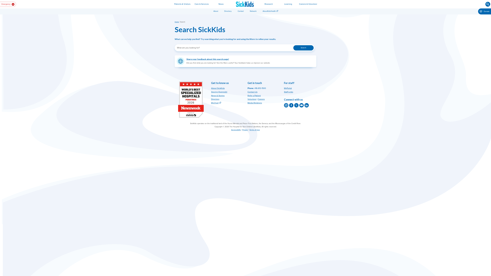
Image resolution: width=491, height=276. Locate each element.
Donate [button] (486, 11)
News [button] (221, 4)
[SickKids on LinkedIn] (306, 105)
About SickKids (218, 88)
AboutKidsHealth (269, 11)
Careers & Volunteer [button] (308, 4)
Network (253, 11)
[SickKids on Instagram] (286, 105)
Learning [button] (288, 4)
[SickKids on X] (296, 105)
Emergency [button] (6, 4)
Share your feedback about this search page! (207, 59)
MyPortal (288, 88)
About (215, 11)
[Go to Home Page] (245, 4)
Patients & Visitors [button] (182, 4)
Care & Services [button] (202, 4)
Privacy (245, 130)
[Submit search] (488, 4)
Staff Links (288, 92)
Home (177, 22)
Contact (241, 11)
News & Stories (218, 95)
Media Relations (255, 103)
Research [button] (269, 4)
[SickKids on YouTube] (301, 105)
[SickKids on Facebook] (291, 105)
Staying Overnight (219, 92)
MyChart (215, 103)
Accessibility (236, 130)
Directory (228, 11)
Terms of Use (254, 130)
